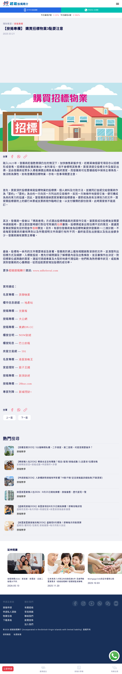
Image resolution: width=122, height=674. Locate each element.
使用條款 (7, 635)
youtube (91, 603)
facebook (75, 603)
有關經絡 (29, 607)
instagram (83, 603)
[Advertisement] (61, 59)
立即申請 (7, 669)
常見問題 (29, 612)
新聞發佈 (29, 620)
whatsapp (100, 603)
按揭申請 (7, 607)
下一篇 (24, 417)
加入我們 (29, 624)
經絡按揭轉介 (17, 270)
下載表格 (7, 620)
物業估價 (114, 671)
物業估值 (7, 616)
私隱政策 (17, 635)
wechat (108, 603)
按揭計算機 (79, 671)
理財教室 (7, 23)
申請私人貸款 (9, 612)
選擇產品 (43, 671)
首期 (35, 228)
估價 (59, 224)
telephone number (116, 603)
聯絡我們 (29, 616)
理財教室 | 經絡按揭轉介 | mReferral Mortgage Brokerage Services (15, 3)
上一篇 (9, 417)
